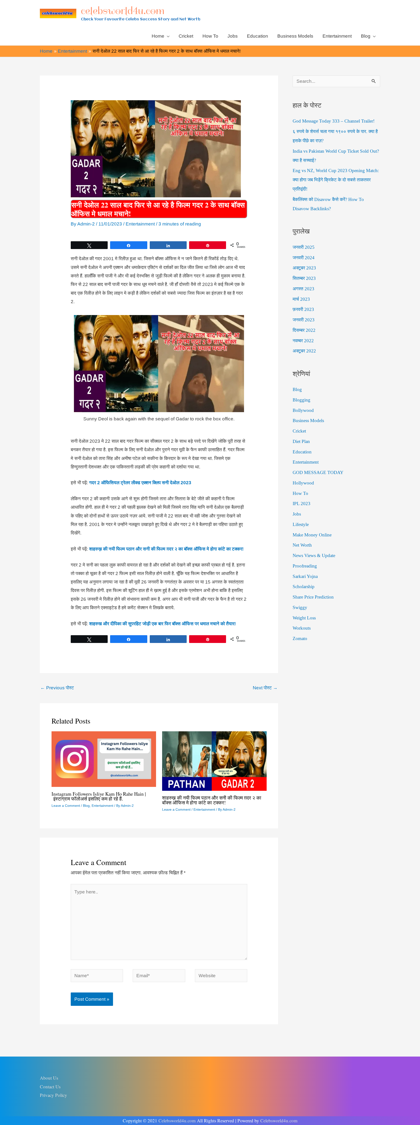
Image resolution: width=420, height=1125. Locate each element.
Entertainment (140, 223)
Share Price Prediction (313, 597)
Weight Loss (304, 617)
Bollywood (303, 410)
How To (300, 493)
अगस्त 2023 (303, 288)
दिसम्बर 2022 (304, 330)
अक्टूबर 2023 (304, 267)
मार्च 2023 (301, 299)
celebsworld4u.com (122, 10)
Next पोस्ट (265, 687)
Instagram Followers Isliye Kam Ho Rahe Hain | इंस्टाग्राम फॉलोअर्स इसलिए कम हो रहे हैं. (99, 796)
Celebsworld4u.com (177, 1120)
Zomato (300, 638)
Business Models (308, 420)
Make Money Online (312, 534)
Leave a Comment (66, 806)
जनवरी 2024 (304, 257)
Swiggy (300, 607)
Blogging (301, 399)
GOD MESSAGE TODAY (318, 472)
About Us (49, 1078)
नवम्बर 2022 (303, 340)
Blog (86, 806)
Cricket (299, 430)
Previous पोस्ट (57, 687)
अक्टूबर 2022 (304, 350)
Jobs (297, 514)
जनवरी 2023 (304, 319)
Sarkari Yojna (305, 576)
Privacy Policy (53, 1095)
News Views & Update (314, 555)
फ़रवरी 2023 (303, 309)
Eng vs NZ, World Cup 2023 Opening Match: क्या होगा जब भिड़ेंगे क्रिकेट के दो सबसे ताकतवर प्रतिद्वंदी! (336, 180)
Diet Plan (301, 441)
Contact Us (50, 1086)
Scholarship (304, 586)
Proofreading (305, 565)
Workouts (302, 628)
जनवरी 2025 (304, 247)
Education (302, 451)
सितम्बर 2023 (304, 278)
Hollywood (303, 482)
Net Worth (302, 545)
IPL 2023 (301, 503)
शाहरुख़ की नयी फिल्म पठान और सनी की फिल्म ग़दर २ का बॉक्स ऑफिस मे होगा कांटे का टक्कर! (211, 800)
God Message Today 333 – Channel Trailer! (334, 121)
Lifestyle (301, 524)
